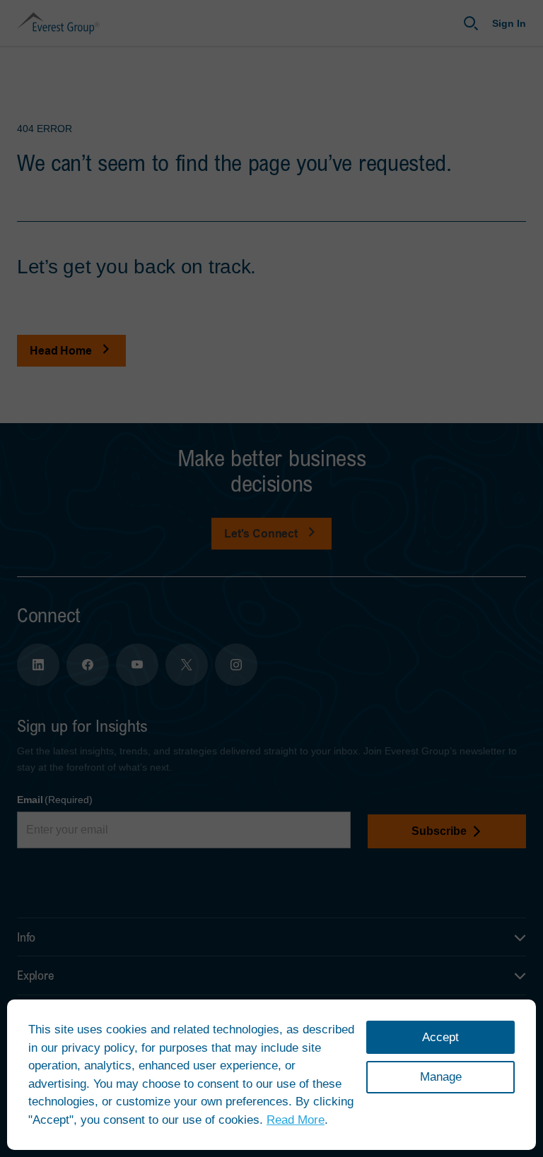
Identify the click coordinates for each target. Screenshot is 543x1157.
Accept (440, 1037)
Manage (441, 1077)
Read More (296, 1120)
